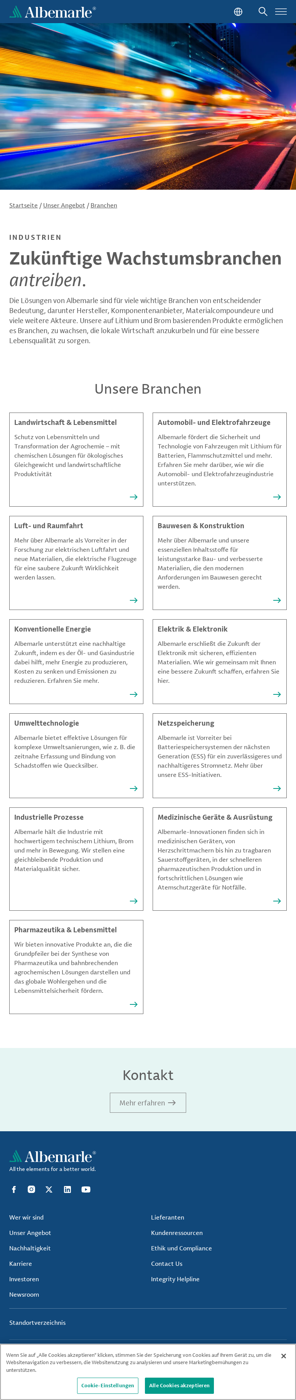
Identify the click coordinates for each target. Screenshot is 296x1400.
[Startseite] (52, 11)
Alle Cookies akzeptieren (179, 1385)
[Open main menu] (281, 11)
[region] (148, 1372)
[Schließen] (283, 1356)
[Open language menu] (237, 11)
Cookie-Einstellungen (108, 1385)
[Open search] (263, 11)
